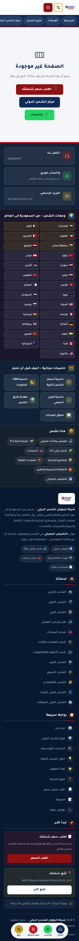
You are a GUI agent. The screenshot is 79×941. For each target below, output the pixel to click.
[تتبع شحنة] (58, 7)
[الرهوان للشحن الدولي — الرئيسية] (70, 7)
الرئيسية (69, 20)
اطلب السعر (39, 858)
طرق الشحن (34, 20)
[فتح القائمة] (48, 7)
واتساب (36, 115)
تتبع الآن (39, 889)
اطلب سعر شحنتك (37, 89)
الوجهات (53, 20)
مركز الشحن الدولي (39, 102)
